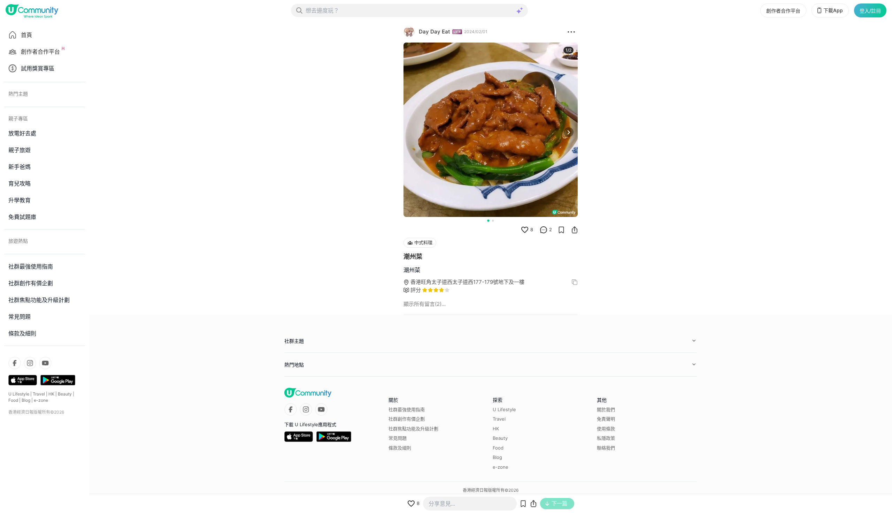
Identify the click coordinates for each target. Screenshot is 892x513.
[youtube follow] (45, 363)
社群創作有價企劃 (407, 419)
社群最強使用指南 (407, 409)
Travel (39, 394)
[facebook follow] (14, 363)
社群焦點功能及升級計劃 (413, 428)
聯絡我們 (606, 448)
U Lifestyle (18, 394)
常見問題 (398, 438)
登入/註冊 (870, 11)
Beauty (65, 394)
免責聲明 (606, 419)
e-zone (41, 400)
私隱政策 (606, 438)
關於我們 (606, 409)
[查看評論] (543, 230)
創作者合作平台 (783, 11)
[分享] (574, 230)
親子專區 (18, 118)
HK (51, 394)
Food (13, 400)
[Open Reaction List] (571, 31)
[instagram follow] (30, 363)
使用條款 (606, 428)
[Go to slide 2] (493, 220)
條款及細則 (400, 448)
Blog (26, 400)
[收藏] (561, 230)
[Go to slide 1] (488, 220)
